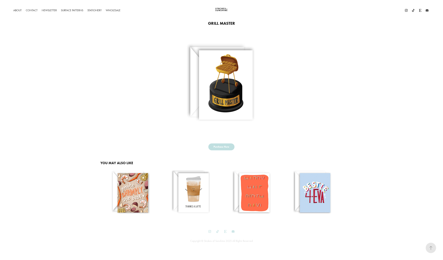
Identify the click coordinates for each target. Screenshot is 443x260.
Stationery (94, 10)
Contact (32, 10)
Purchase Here (221, 146)
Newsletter (49, 10)
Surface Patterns (72, 10)
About (17, 10)
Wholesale (113, 10)
